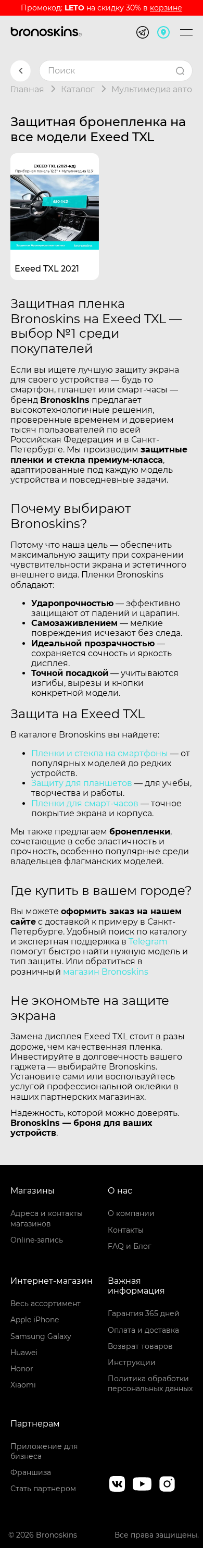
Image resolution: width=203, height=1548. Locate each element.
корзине (166, 8)
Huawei (23, 1352)
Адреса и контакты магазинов (46, 1218)
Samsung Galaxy (40, 1336)
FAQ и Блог (129, 1246)
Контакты (126, 1230)
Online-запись (36, 1240)
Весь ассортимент (45, 1303)
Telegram (148, 942)
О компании (131, 1213)
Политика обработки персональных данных (150, 1383)
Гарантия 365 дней (144, 1313)
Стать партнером (43, 1488)
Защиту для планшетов (81, 783)
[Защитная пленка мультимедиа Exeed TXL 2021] (54, 197)
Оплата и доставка (143, 1330)
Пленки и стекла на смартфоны (99, 753)
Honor (21, 1368)
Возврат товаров (140, 1346)
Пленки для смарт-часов (84, 803)
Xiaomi (23, 1385)
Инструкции (132, 1362)
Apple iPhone (34, 1319)
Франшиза (30, 1472)
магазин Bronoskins (105, 972)
